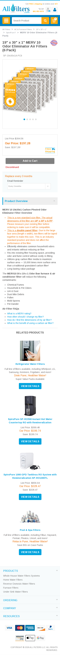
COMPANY (9, 608)
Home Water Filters (13, 579)
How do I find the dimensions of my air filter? (29, 320)
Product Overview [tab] (16, 201)
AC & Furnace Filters (23, 29)
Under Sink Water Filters (15, 591)
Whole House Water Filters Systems (21, 575)
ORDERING (10, 600)
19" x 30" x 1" (41, 29)
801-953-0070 (38, 11)
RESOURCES (11, 616)
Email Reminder (15, 181)
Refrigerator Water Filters (30, 364)
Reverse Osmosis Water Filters (19, 583)
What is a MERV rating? (19, 313)
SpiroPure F (11, 33)
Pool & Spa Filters (30, 530)
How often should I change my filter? (25, 316)
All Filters (6, 29)
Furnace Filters (10, 587)
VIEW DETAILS (30, 386)
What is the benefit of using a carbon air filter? (30, 323)
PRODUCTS (10, 570)
